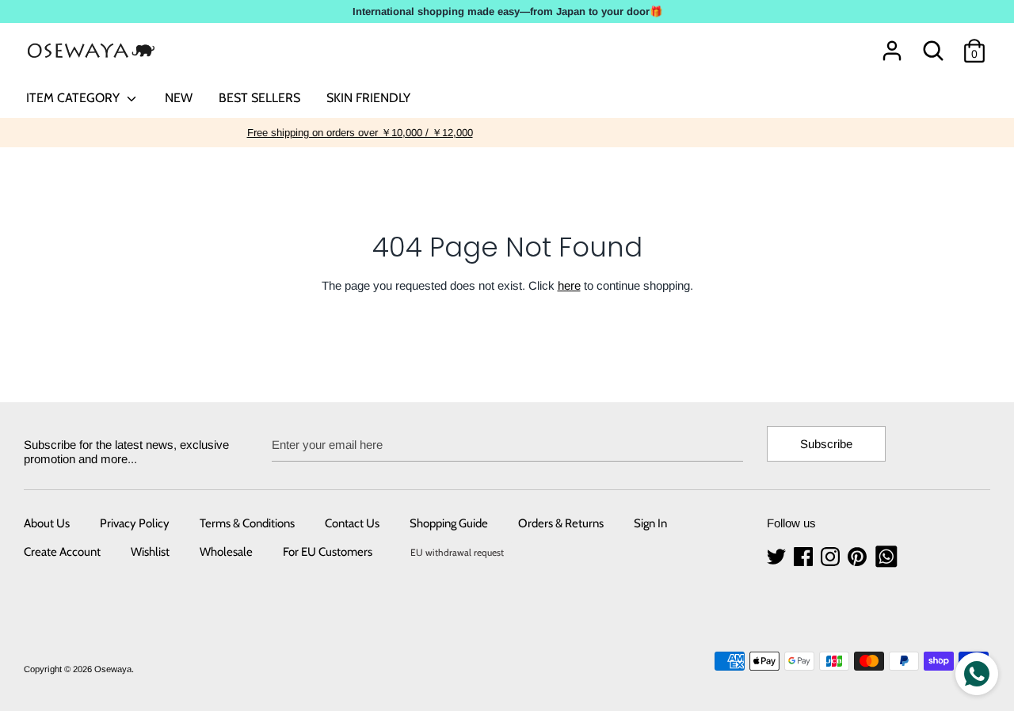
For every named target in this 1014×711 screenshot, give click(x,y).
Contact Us (352, 523)
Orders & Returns (561, 523)
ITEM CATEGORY (74, 97)
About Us (47, 523)
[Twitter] (778, 557)
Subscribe (826, 444)
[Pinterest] (859, 557)
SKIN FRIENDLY (368, 97)
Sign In (650, 523)
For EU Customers (327, 552)
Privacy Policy (135, 523)
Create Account (62, 552)
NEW (179, 97)
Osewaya (113, 669)
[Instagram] (832, 557)
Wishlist (150, 552)
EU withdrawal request (457, 552)
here (569, 285)
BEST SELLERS (259, 97)
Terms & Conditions (247, 523)
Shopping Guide (449, 523)
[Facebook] (805, 557)
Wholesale (226, 552)
